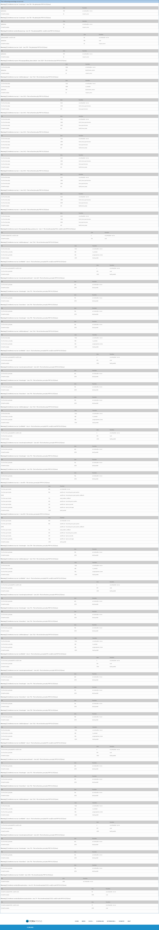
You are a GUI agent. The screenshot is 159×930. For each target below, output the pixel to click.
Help (129, 921)
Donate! (121, 921)
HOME (77, 921)
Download (100, 921)
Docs (90, 921)
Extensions (111, 921)
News (83, 921)
